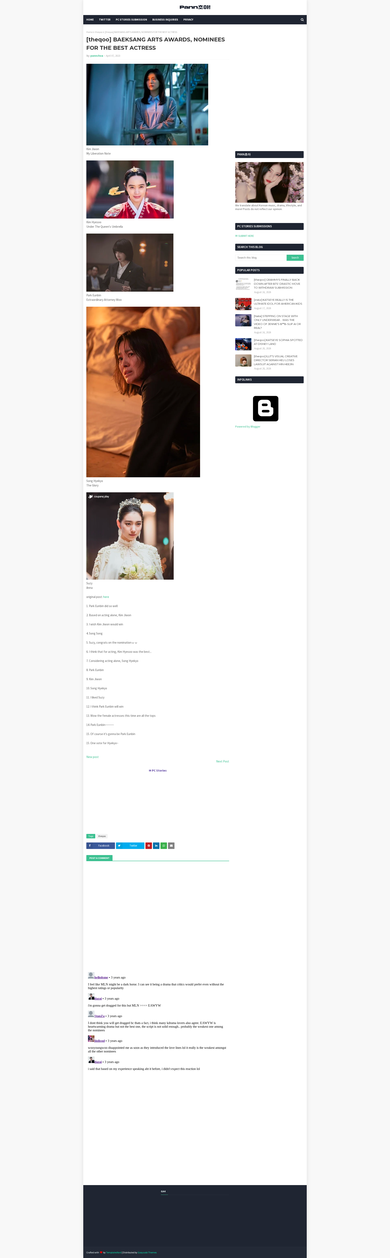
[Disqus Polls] (158, 916)
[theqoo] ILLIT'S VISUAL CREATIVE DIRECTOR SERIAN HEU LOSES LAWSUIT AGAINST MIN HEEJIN (276, 360)
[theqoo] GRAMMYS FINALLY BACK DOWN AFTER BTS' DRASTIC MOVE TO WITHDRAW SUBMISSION (277, 283)
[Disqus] (157, 1021)
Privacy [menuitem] (188, 19)
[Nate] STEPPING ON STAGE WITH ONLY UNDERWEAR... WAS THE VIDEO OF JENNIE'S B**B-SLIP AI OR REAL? (277, 322)
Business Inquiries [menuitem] (165, 19)
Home (89, 32)
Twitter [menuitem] (104, 19)
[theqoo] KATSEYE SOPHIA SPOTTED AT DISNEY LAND (278, 342)
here (106, 597)
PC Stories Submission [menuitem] (131, 19)
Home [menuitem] (90, 19)
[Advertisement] (157, 801)
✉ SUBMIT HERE (244, 236)
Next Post (222, 761)
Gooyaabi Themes (147, 1252)
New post (92, 757)
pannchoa (96, 55)
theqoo (98, 32)
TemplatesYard (113, 1252)
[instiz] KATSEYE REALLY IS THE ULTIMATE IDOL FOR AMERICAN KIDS (278, 301)
